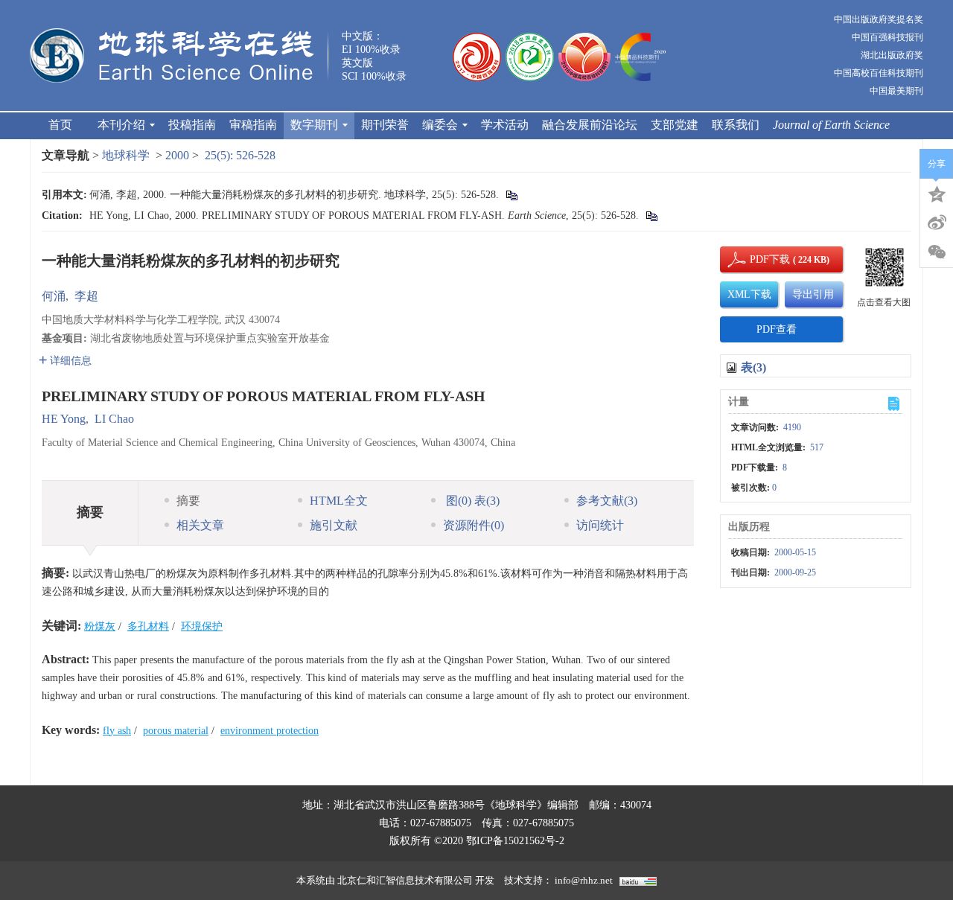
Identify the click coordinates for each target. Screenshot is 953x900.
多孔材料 (148, 626)
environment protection (269, 730)
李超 (86, 296)
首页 (60, 124)
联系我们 (735, 124)
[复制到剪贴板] (511, 194)
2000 (177, 155)
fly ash (117, 730)
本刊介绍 (121, 124)
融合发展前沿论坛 (589, 124)
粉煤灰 (99, 626)
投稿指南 (192, 124)
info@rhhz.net (584, 880)
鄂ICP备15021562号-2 (515, 840)
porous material (175, 730)
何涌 (54, 296)
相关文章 (200, 525)
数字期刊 (314, 124)
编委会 (440, 124)
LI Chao (114, 418)
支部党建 (674, 124)
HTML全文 (339, 500)
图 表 (471, 500)
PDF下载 (757, 259)
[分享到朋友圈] (936, 252)
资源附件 (473, 525)
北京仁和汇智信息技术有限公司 (405, 880)
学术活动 (505, 124)
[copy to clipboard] (651, 215)
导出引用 (813, 294)
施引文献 (333, 525)
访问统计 (600, 525)
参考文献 (606, 500)
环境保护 (202, 626)
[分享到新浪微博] (936, 222)
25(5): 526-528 (240, 155)
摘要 (188, 500)
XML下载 (749, 294)
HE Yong (64, 418)
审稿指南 (253, 124)
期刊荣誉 (385, 124)
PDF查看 (776, 329)
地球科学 (126, 155)
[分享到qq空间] (936, 193)
